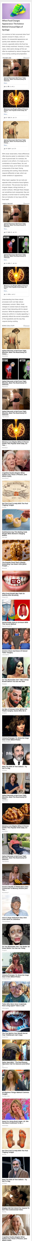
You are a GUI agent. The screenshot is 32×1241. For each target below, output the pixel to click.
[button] (16, 11)
